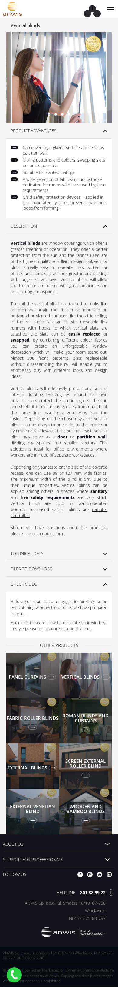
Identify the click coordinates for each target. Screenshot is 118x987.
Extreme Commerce (82, 970)
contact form (52, 533)
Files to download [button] (32, 569)
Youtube (66, 628)
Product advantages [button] (33, 130)
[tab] (59, 131)
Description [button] (24, 226)
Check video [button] (24, 584)
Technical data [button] (27, 553)
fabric (43, 358)
